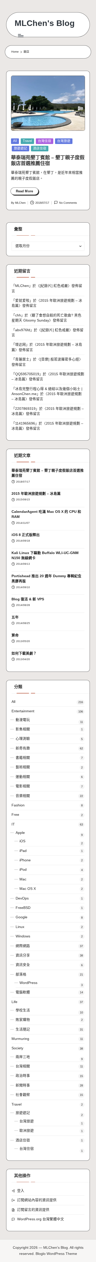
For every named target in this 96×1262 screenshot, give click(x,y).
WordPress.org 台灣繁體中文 (40, 1219)
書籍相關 (23, 758)
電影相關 (23, 786)
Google (21, 917)
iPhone (25, 860)
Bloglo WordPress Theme (56, 1254)
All (15, 141)
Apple (20, 833)
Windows (23, 936)
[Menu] (20, 35)
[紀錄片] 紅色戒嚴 (54, 286)
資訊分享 (23, 955)
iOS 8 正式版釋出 (26, 535)
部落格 (21, 974)
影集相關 (23, 729)
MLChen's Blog (45, 23)
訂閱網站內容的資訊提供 (37, 1200)
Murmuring (20, 1039)
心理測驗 (23, 739)
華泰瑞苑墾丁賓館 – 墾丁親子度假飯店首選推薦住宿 (48, 473)
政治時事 (23, 1076)
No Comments (68, 202)
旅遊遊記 (20, 148)
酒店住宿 (39, 148)
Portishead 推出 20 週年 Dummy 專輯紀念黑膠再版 (46, 578)
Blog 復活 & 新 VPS (28, 599)
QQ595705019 (27, 374)
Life (14, 1002)
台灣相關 (23, 1066)
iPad (23, 851)
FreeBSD (23, 908)
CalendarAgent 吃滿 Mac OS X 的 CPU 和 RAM (46, 514)
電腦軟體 (23, 992)
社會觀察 (23, 1095)
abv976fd (22, 330)
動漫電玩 (23, 720)
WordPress (28, 983)
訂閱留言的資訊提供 (33, 1210)
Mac (22, 879)
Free (15, 815)
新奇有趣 (23, 748)
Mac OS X (27, 889)
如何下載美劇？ (24, 653)
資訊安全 (23, 965)
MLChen (22, 286)
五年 (15, 617)
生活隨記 (23, 1029)
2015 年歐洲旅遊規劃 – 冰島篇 (36, 494)
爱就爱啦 (22, 300)
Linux (20, 927)
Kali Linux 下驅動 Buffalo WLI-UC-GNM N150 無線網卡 (45, 555)
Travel (27, 141)
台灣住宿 (44, 141)
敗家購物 (23, 1020)
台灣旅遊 (63, 141)
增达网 (20, 344)
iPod (23, 870)
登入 (20, 1191)
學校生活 (23, 1010)
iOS (22, 841)
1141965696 (25, 423)
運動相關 (23, 777)
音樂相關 (23, 796)
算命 (15, 635)
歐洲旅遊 (26, 1131)
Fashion (18, 805)
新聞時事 (23, 1085)
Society (17, 1048)
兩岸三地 (23, 1057)
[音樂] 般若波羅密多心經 (59, 359)
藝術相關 (23, 767)
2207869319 (25, 409)
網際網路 (23, 946)
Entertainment (23, 711)
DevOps (22, 898)
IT (13, 824)
